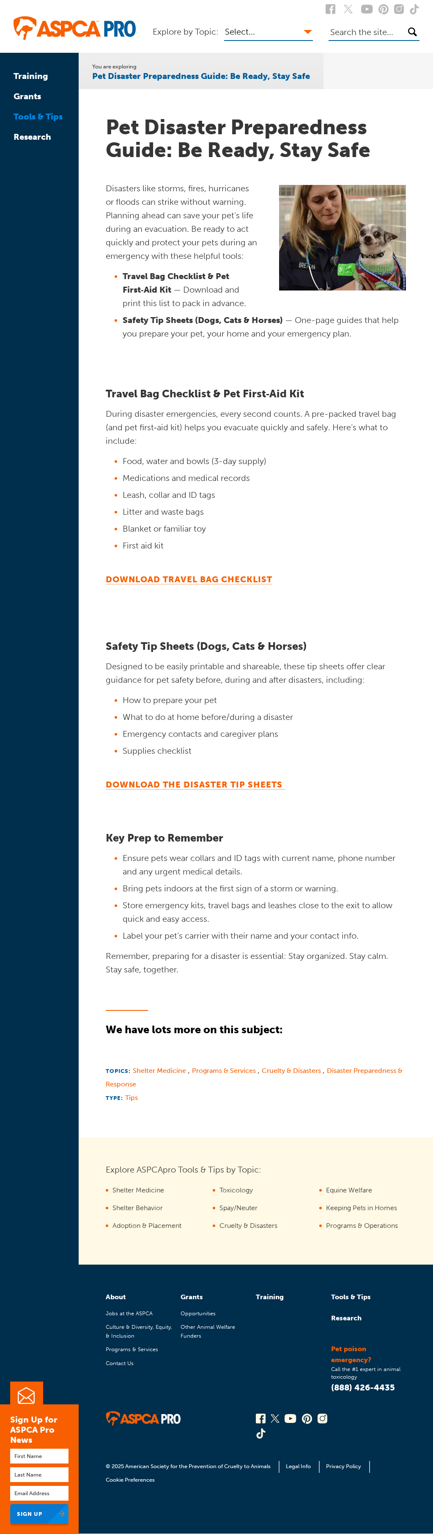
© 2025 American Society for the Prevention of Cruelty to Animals (189, 1466)
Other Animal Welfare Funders (208, 1331)
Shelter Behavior (137, 1208)
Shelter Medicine (160, 1071)
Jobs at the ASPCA (129, 1313)
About (116, 1297)
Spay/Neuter (238, 1208)
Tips (131, 1098)
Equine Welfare (349, 1190)
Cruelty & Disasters (292, 1071)
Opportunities (198, 1313)
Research (32, 137)
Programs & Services (225, 1071)
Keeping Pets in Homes (361, 1208)
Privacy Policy (343, 1466)
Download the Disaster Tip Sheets (195, 784)
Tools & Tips (38, 116)
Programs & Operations (362, 1226)
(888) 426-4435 (363, 1387)
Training (31, 76)
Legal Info (298, 1466)
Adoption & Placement (146, 1226)
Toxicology (236, 1190)
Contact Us (120, 1363)
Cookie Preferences (130, 1480)
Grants (27, 96)
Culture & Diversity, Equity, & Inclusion (139, 1331)
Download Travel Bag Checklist (189, 579)
